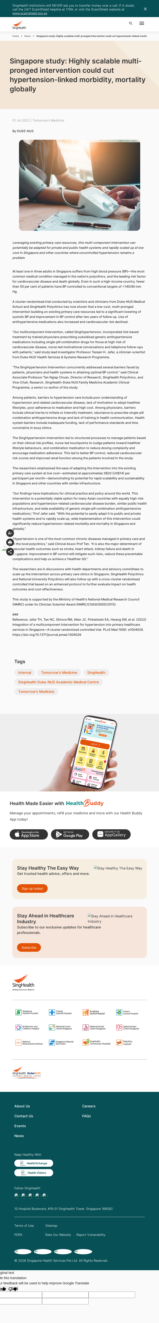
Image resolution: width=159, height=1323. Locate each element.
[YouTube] (45, 1196)
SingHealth (96, 673)
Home (15, 36)
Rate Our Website (58, 1235)
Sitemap (51, 1226)
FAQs (86, 1116)
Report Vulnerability (90, 1235)
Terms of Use (24, 1226)
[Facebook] (17, 1196)
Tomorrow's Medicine (59, 673)
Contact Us (23, 1116)
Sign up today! (32, 888)
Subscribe (29, 947)
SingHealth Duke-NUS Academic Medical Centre (58, 682)
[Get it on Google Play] (70, 834)
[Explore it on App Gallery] (111, 834)
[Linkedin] (31, 1196)
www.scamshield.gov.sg (29, 13)
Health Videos (37, 1172)
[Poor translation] (13, 1289)
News (27, 36)
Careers (89, 1106)
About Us (22, 1106)
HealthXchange (37, 1163)
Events (20, 1126)
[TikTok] (24, 1196)
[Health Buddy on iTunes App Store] (29, 834)
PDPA (18, 1235)
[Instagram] (38, 1196)
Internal (24, 673)
